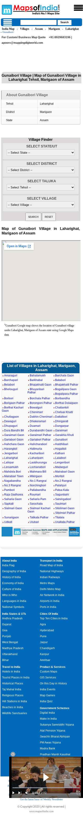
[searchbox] (38, 22)
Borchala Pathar (40, 398)
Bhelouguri (11, 389)
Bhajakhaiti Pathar (66, 384)
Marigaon (54, 28)
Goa (4, 630)
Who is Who (9, 595)
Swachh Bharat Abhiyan (55, 736)
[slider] (46, 787)
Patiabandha (38, 490)
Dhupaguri (11, 425)
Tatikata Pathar (39, 517)
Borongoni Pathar (41, 403)
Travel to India (11, 667)
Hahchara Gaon (14, 444)
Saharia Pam (38, 499)
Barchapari (11, 380)
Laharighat (72, 28)
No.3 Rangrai (12, 485)
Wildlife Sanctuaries (14, 713)
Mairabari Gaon (65, 471)
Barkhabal (36, 380)
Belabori (9, 384)
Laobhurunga (38, 462)
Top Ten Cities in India (54, 618)
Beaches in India (12, 707)
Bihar (5, 660)
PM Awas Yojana (50, 742)
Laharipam (36, 458)
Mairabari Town (14, 476)
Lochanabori (38, 467)
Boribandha (62, 398)
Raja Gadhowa (13, 494)
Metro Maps (47, 583)
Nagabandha (12, 480)
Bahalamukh (38, 375)
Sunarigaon (11, 517)
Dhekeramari (38, 421)
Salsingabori (63, 499)
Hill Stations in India (14, 701)
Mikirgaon (36, 476)
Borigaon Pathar (14, 403)
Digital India (47, 712)
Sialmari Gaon (13, 508)
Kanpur (44, 654)
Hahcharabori (38, 444)
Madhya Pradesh (13, 648)
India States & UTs (14, 613)
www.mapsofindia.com (41, 811)
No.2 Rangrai (63, 480)
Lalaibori (60, 458)
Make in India (48, 718)
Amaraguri (10, 375)
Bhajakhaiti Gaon (40, 384)
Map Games (47, 695)
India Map (8, 28)
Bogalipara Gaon (66, 389)
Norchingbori (38, 485)
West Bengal (10, 642)
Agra (43, 624)
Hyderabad (47, 630)
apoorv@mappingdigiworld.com (22, 42)
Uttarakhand (10, 654)
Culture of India (11, 589)
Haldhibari (61, 444)
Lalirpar (9, 462)
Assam (39, 28)
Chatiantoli (62, 407)
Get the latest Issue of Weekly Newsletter (41, 799)
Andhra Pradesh (12, 618)
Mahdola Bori (12, 471)
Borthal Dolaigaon (66, 403)
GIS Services (48, 677)
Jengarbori (11, 453)
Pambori (9, 490)
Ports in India (48, 607)
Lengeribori (62, 462)
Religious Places (12, 695)
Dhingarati (61, 421)
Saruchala (36, 503)
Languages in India (14, 601)
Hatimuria (36, 448)
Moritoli (59, 476)
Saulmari (60, 503)
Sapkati (9, 503)
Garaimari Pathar (40, 435)
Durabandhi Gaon (41, 430)
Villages (24, 28)
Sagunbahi (62, 494)
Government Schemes (54, 708)
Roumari (35, 494)
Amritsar (45, 660)
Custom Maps (48, 671)
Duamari (35, 425)
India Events (47, 689)
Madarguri (61, 467)
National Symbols (13, 607)
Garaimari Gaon (14, 435)
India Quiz (46, 701)
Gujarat (6, 624)
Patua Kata (62, 490)
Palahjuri (60, 485)
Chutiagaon (11, 416)
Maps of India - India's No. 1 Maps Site (6, 9)
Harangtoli (10, 448)
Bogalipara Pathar (66, 393)
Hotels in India (11, 671)
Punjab (6, 636)
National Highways (52, 571)
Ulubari (34, 522)
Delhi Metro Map (50, 589)
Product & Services (52, 667)
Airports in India (49, 601)
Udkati (8, 522)
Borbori (8, 398)
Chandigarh (47, 648)
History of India (11, 577)
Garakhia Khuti (64, 435)
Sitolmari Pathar (65, 512)
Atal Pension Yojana (52, 730)
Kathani (60, 453)
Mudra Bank (47, 748)
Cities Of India (49, 613)
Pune (43, 636)
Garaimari (61, 430)
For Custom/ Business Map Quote (24, 37)
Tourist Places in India (16, 677)
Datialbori (61, 416)
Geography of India (14, 571)
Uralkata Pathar (65, 522)
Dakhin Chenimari (41, 416)
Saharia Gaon (13, 499)
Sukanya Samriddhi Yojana (57, 724)
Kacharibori (37, 453)
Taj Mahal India (11, 689)
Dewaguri (10, 421)
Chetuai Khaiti (64, 412)
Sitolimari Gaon (64, 508)
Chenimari (36, 412)
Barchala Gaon (64, 375)
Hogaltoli (60, 448)
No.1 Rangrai (38, 480)
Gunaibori (61, 439)
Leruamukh (11, 467)
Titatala (59, 517)
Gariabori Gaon (14, 439)
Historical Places (12, 683)
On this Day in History (53, 683)
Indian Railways (50, 577)
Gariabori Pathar (40, 439)
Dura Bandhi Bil (14, 430)
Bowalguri (36, 407)
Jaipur (44, 642)
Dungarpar (62, 425)
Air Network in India (52, 595)
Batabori (60, 380)
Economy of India (13, 583)
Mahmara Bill (38, 471)
